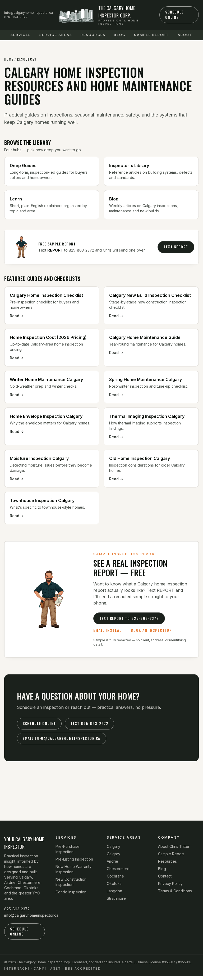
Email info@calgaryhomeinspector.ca (61, 738)
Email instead (107, 630)
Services (21, 35)
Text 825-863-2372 (89, 723)
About (185, 35)
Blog (120, 35)
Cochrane (115, 876)
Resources (93, 35)
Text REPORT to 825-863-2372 (129, 618)
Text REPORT (176, 246)
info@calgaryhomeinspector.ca (28, 13)
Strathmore (116, 898)
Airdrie (112, 861)
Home (8, 59)
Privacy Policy (170, 883)
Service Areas (55, 35)
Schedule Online (174, 14)
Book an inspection (151, 630)
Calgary (113, 846)
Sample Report (151, 35)
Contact (165, 876)
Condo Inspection (71, 892)
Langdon (114, 891)
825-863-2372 (15, 17)
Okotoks (114, 883)
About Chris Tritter (174, 846)
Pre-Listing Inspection (74, 859)
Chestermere (118, 868)
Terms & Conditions (175, 891)
